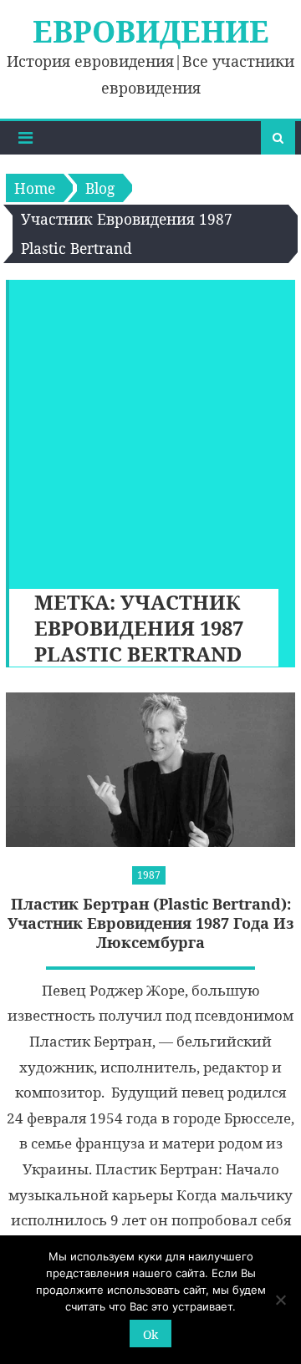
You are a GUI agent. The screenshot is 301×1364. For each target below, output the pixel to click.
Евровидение (151, 31)
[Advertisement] (150, 430)
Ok (150, 1334)
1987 (149, 875)
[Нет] (280, 1299)
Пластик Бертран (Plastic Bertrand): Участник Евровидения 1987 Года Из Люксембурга (151, 924)
